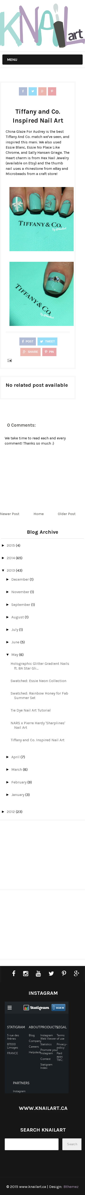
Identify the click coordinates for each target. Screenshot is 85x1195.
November (20, 592)
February (19, 782)
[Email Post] (9, 360)
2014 (11, 558)
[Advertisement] (42, 857)
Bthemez (71, 1186)
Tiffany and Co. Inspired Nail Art (37, 740)
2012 (11, 811)
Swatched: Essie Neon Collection (38, 681)
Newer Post (9, 514)
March (17, 769)
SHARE (32, 352)
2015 (11, 545)
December (20, 579)
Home (39, 514)
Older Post (67, 514)
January (18, 794)
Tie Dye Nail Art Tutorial (31, 710)
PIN (51, 352)
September (21, 604)
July (15, 629)
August (18, 617)
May (15, 654)
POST (29, 341)
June (15, 642)
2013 (11, 570)
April (16, 757)
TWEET (49, 341)
